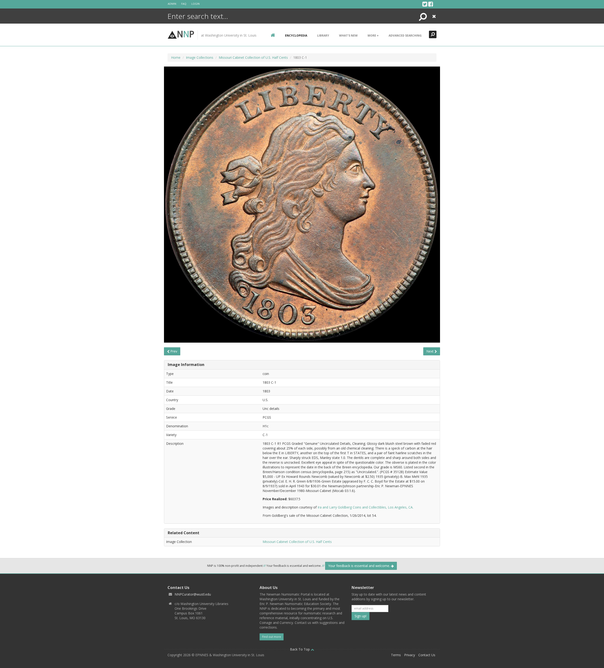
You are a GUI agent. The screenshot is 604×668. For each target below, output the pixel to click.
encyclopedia (296, 36)
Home (175, 57)
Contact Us (426, 655)
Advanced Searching (405, 36)
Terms (396, 655)
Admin (172, 3)
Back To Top (300, 649)
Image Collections (199, 57)
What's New (348, 36)
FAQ (183, 3)
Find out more (271, 637)
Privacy (409, 655)
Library (323, 36)
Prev (173, 351)
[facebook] (430, 4)
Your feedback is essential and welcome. (359, 565)
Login (195, 3)
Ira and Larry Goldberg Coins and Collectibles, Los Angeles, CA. (365, 507)
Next (430, 351)
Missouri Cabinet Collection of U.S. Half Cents (253, 57)
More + (373, 36)
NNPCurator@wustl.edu (193, 594)
